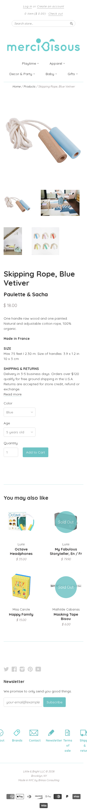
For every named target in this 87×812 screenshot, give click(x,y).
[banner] (43, 42)
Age (7, 423)
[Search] (71, 23)
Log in (27, 6)
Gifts (72, 74)
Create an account (50, 6)
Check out (55, 13)
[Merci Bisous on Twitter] (6, 669)
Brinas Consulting (48, 780)
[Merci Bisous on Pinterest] (30, 669)
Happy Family (21, 614)
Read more (13, 394)
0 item (35, 13)
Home (16, 86)
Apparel (56, 63)
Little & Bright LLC (34, 771)
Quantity (11, 443)
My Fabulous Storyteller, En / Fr (66, 551)
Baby (50, 74)
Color (8, 403)
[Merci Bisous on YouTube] (38, 669)
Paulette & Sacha (26, 294)
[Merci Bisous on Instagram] (22, 669)
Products (29, 86)
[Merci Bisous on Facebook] (14, 669)
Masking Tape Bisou (66, 616)
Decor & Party (21, 74)
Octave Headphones (21, 551)
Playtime (29, 63)
